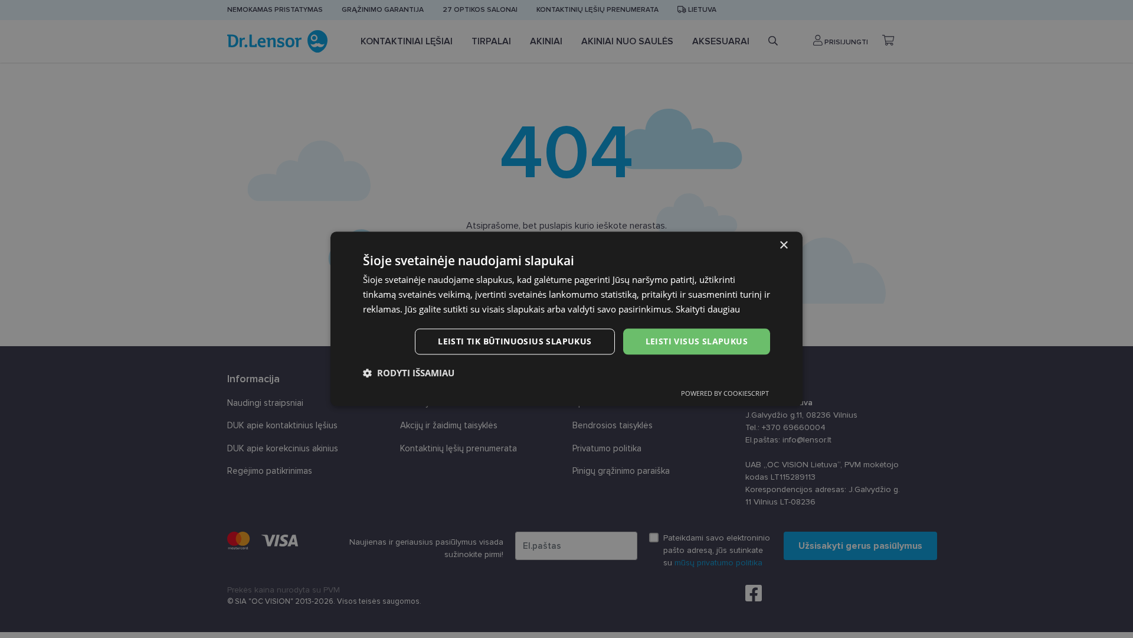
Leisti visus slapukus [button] (697, 341)
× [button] (783, 245)
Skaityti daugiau (708, 309)
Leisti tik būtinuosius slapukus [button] (514, 341)
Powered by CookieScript (725, 393)
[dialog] (566, 319)
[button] (408, 373)
